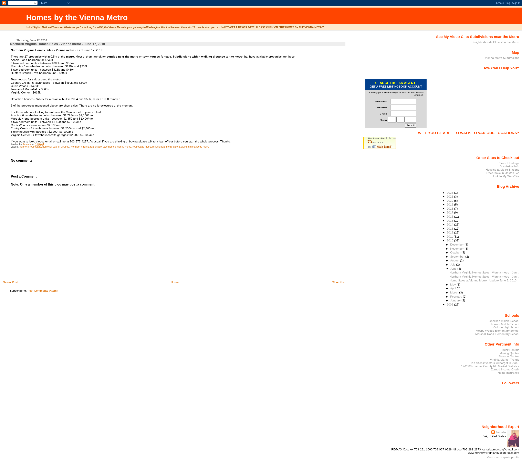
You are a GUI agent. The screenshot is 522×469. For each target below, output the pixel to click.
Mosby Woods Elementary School (497, 330)
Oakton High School (506, 327)
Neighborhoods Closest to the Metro (495, 42)
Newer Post (10, 282)
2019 (450, 204)
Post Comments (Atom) (43, 290)
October (455, 252)
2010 (450, 240)
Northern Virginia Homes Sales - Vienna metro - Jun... (484, 272)
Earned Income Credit (505, 369)
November (457, 248)
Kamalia (500, 432)
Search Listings (509, 163)
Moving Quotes (509, 353)
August (455, 260)
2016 (450, 216)
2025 (450, 192)
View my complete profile (503, 457)
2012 (450, 232)
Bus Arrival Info (509, 166)
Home (175, 282)
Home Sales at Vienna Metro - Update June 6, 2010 (483, 280)
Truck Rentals (510, 349)
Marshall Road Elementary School (497, 334)
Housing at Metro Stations (502, 169)
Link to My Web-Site (506, 176)
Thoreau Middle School (504, 324)
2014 (450, 224)
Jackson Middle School (504, 320)
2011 (450, 236)
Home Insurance (508, 372)
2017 (450, 212)
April (453, 288)
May (453, 284)
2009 (450, 304)
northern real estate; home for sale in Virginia (44, 147)
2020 (450, 200)
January (455, 300)
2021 (450, 196)
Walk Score (389, 138)
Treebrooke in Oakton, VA (502, 172)
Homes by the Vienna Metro (77, 17)
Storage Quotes (509, 356)
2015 (450, 220)
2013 (450, 228)
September (457, 256)
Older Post (338, 282)
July (453, 264)
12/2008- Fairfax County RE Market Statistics (490, 366)
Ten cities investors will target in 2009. (494, 363)
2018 (450, 208)
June (453, 268)
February (456, 296)
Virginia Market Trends (504, 359)
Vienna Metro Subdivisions (502, 57)
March (454, 292)
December (457, 244)
